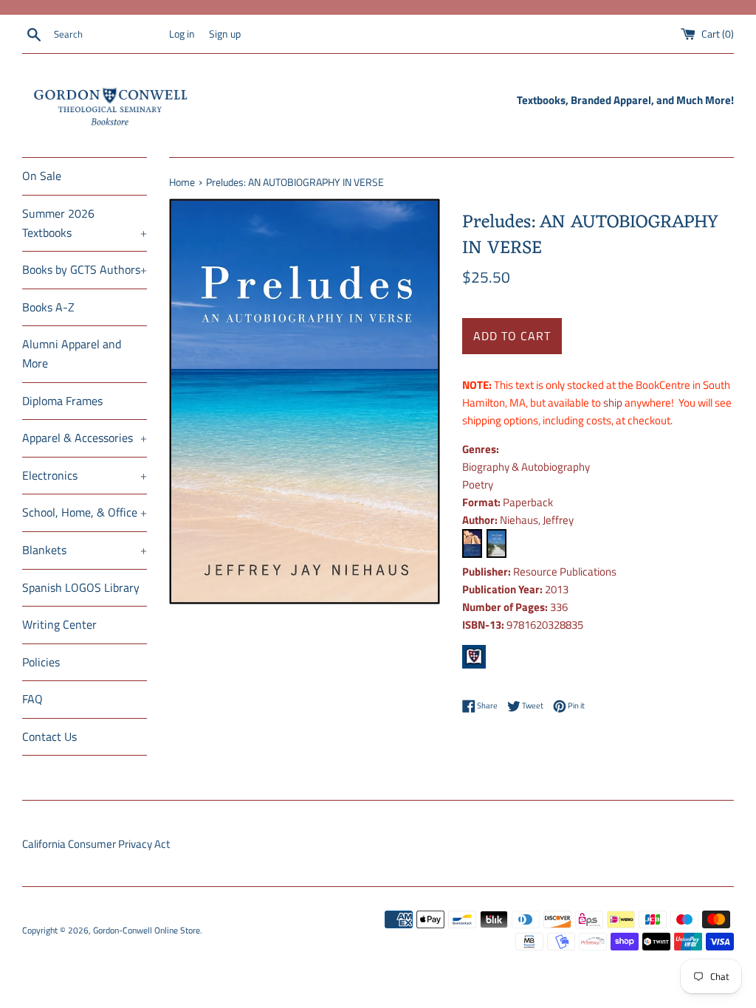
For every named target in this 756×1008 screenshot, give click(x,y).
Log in (182, 34)
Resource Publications (564, 571)
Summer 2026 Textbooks (84, 222)
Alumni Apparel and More (71, 353)
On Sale (41, 175)
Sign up (225, 34)
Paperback (528, 502)
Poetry (477, 484)
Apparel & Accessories (84, 437)
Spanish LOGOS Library (81, 587)
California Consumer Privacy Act (96, 843)
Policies (41, 662)
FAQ (32, 699)
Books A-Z (48, 307)
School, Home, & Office (84, 512)
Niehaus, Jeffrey (537, 519)
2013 (556, 589)
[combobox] (108, 34)
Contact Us (49, 736)
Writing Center (59, 624)
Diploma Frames (62, 401)
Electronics (84, 475)
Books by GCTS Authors (84, 269)
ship (612, 402)
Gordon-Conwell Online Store (146, 930)
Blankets (84, 550)
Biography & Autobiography (526, 466)
